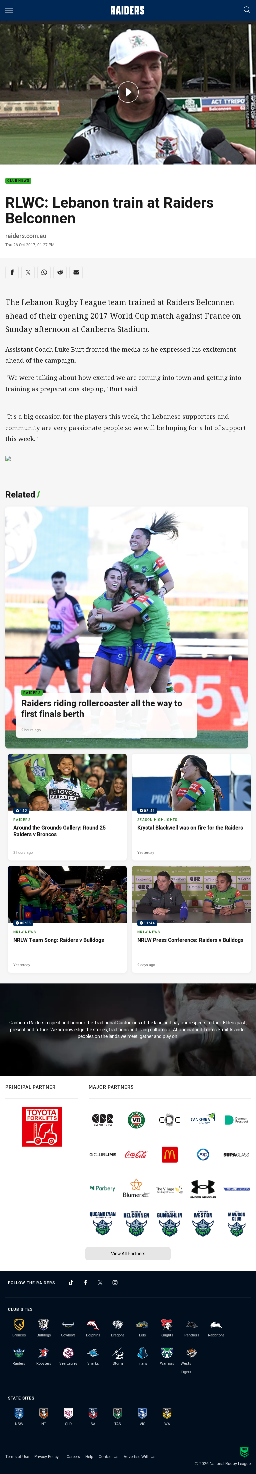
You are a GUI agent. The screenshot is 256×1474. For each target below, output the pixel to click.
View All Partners (128, 1253)
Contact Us (108, 1456)
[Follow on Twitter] (100, 1283)
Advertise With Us (139, 1456)
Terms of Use (17, 1456)
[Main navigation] (9, 10)
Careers (73, 1456)
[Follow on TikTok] (71, 1283)
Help (89, 1456)
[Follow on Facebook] (85, 1283)
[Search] (247, 10)
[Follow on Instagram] (115, 1283)
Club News (18, 181)
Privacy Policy (46, 1456)
